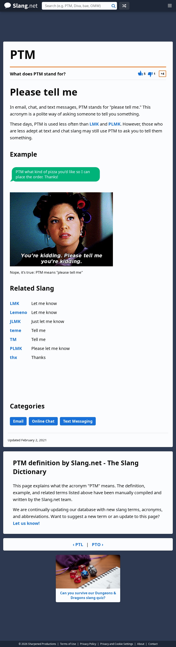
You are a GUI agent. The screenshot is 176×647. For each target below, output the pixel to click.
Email (18, 421)
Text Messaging (78, 421)
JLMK (15, 321)
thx (13, 357)
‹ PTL (78, 544)
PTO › (97, 544)
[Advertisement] (88, 26)
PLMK (114, 124)
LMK (94, 124)
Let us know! (26, 523)
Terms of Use (68, 644)
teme (15, 330)
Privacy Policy (88, 644)
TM (13, 339)
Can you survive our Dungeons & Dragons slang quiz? (88, 595)
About (140, 644)
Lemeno (18, 312)
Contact (153, 644)
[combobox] (79, 6)
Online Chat (43, 421)
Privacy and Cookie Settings (116, 644)
